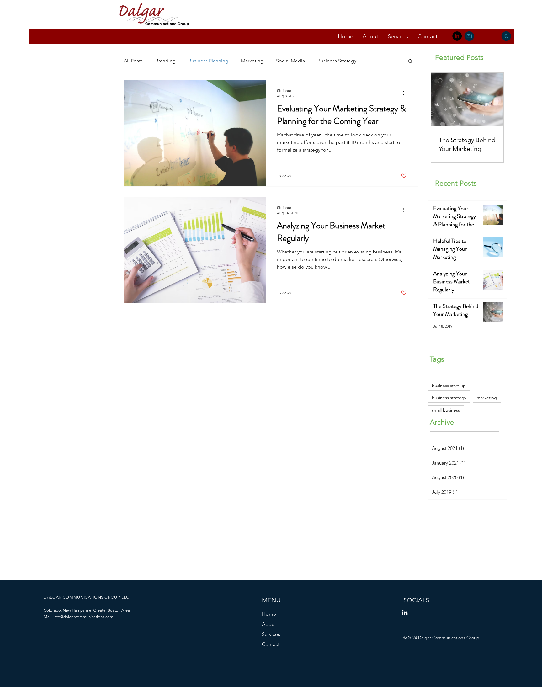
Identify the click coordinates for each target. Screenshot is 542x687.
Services (271, 634)
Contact (270, 644)
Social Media (290, 61)
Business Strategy (336, 61)
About (269, 624)
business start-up (449, 385)
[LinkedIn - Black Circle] (457, 36)
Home (269, 614)
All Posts (133, 61)
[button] (410, 61)
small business (446, 410)
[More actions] (406, 93)
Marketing (252, 61)
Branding (165, 61)
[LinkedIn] (405, 612)
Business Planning (208, 61)
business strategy (449, 398)
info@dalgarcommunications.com (83, 617)
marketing (487, 398)
